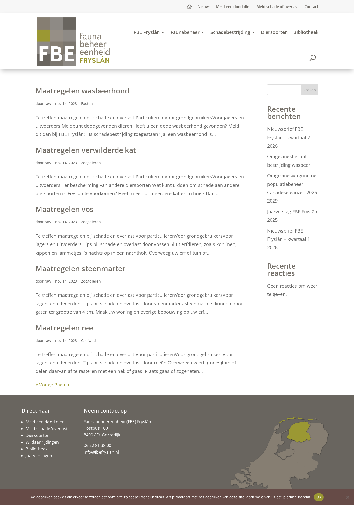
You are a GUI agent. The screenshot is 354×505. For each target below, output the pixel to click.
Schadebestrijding (230, 32)
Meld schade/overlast (47, 428)
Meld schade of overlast (278, 7)
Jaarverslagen (39, 455)
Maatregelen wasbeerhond (82, 91)
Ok (318, 497)
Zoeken (309, 89)
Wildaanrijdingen (42, 442)
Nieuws (203, 7)
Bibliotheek (305, 32)
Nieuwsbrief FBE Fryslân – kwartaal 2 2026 (288, 137)
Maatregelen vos (65, 209)
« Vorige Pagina (52, 384)
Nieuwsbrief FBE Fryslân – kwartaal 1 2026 (288, 239)
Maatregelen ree (64, 328)
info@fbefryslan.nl (101, 452)
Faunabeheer (185, 32)
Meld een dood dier (233, 7)
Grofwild (88, 340)
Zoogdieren (91, 162)
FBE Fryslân (147, 32)
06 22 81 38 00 (97, 445)
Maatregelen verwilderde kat (86, 150)
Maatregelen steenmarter (80, 268)
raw (48, 103)
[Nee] (347, 497)
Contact (311, 7)
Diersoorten (274, 32)
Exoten (87, 103)
